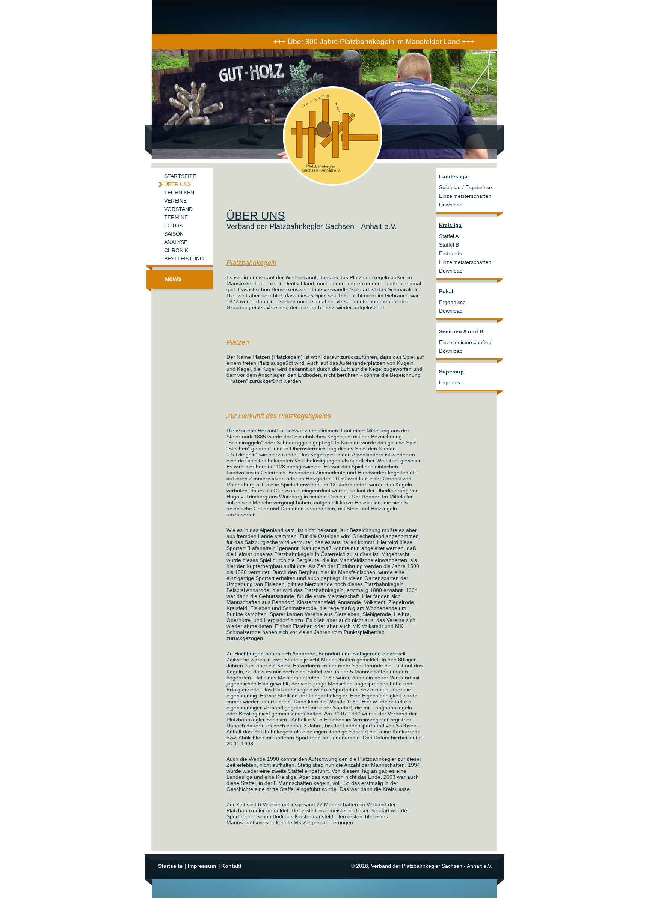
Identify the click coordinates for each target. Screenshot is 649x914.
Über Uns (177, 184)
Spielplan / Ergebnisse (465, 187)
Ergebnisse (452, 302)
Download (451, 205)
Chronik (176, 250)
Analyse (175, 242)
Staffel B (449, 245)
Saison (174, 234)
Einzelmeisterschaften (465, 196)
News (173, 279)
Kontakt (231, 866)
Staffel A (449, 236)
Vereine (175, 201)
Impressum (202, 866)
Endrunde (450, 253)
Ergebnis (449, 382)
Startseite (180, 176)
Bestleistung (184, 259)
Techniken (179, 193)
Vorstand (178, 209)
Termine (176, 217)
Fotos (173, 226)
